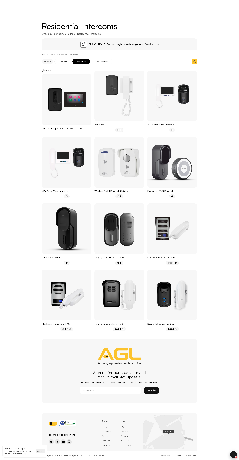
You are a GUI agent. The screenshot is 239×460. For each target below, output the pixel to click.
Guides (105, 436)
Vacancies (106, 431)
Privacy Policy (191, 455)
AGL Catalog (126, 445)
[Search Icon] (194, 61)
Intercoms (63, 54)
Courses (124, 431)
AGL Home (125, 440)
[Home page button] (55, 430)
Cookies (177, 455)
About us (106, 445)
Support (124, 436)
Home (44, 54)
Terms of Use (164, 455)
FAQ (123, 427)
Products (52, 54)
